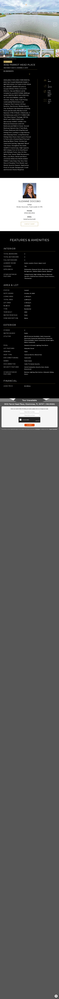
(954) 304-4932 (29, 213)
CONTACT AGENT (29, 224)
